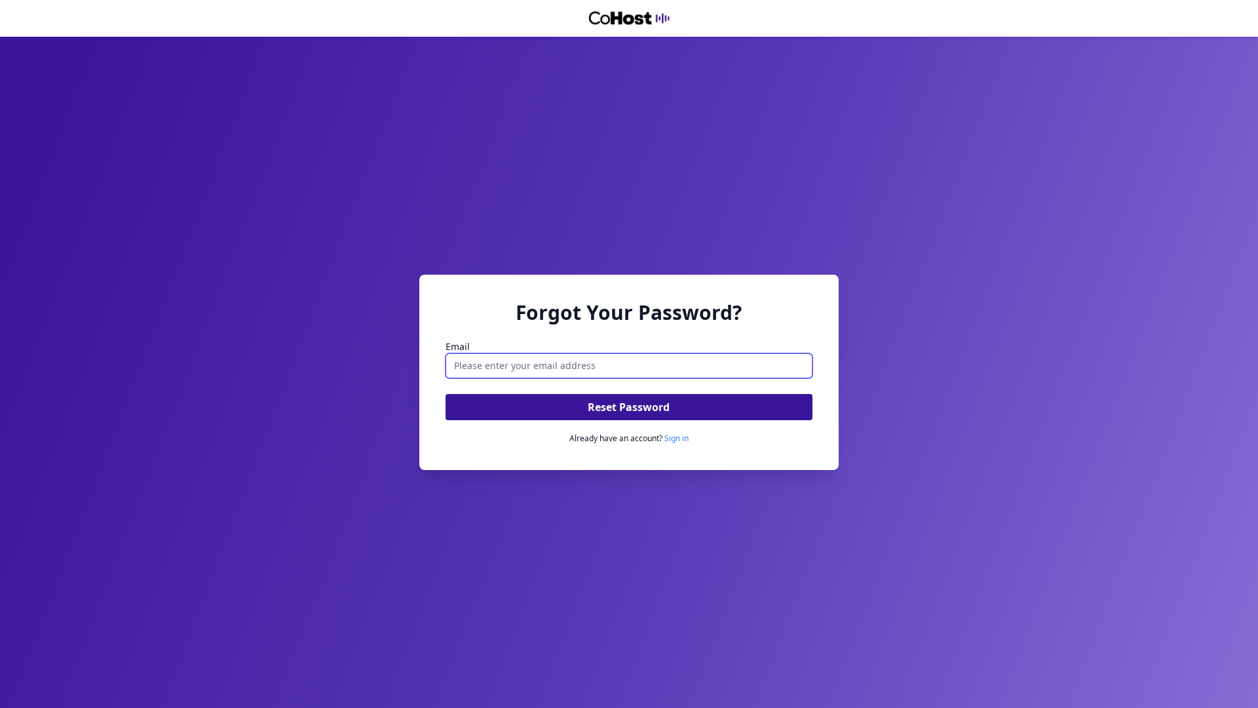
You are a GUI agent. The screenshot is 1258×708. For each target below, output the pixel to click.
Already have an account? (629, 438)
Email (458, 346)
